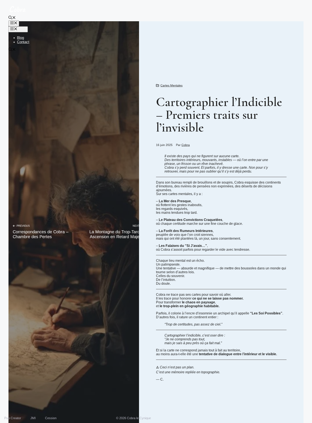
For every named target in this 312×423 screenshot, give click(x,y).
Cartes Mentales (171, 85)
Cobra (185, 145)
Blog (20, 38)
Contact (23, 42)
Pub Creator (12, 418)
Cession (50, 418)
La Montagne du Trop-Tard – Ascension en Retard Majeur (116, 234)
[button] (12, 18)
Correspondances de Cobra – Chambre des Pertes (40, 234)
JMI (33, 418)
